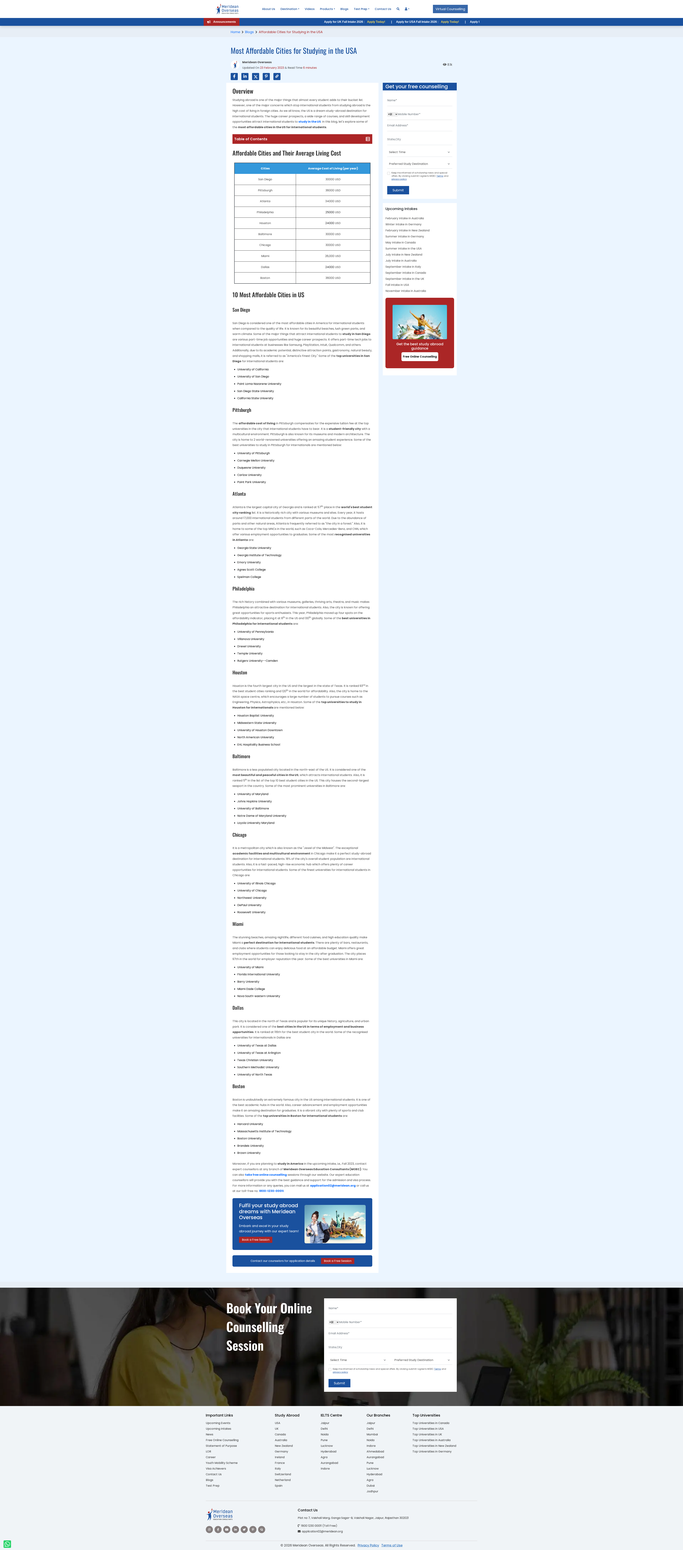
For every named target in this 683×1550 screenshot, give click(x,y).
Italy (278, 1469)
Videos (310, 9)
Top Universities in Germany (432, 1451)
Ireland (280, 1457)
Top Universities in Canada (430, 1423)
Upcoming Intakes (218, 1429)
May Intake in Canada (400, 242)
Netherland (283, 1480)
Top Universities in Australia (431, 1440)
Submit (398, 190)
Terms (439, 175)
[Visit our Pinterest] (252, 1529)
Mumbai (372, 1434)
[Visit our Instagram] (209, 1529)
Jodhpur (372, 1491)
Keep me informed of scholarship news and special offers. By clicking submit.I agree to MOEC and (419, 176)
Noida (325, 1434)
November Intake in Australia (405, 291)
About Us (268, 9)
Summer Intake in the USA (403, 248)
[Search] (398, 9)
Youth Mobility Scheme (222, 1463)
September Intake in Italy (403, 267)
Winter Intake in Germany (403, 224)
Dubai (371, 1486)
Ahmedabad (375, 1451)
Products (326, 9)
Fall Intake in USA (397, 285)
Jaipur (325, 1423)
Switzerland (283, 1474)
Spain (278, 1486)
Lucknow (327, 1446)
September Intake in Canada (405, 273)
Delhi (324, 1429)
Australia (281, 1440)
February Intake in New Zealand (407, 230)
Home (235, 32)
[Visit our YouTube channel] (226, 1529)
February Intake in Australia (404, 218)
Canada (280, 1434)
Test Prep (360, 9)
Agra (324, 1457)
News (209, 1434)
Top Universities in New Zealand (434, 1446)
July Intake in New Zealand (403, 255)
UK (277, 1429)
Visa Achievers (216, 1469)
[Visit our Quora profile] (261, 1529)
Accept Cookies (384, 1544)
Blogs (344, 9)
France (280, 1463)
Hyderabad (328, 1451)
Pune (324, 1440)
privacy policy (399, 179)
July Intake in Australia (401, 261)
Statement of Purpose (221, 1446)
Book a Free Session (255, 1240)
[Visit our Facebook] (218, 1529)
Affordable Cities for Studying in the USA (291, 32)
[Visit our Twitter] (244, 1529)
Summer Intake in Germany (404, 236)
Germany (281, 1451)
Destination (288, 9)
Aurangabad (329, 1463)
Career (211, 1457)
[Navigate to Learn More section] (406, 9)
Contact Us (383, 9)
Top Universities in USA (428, 1429)
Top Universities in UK (427, 1434)
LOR (208, 1451)
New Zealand (284, 1446)
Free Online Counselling (420, 357)
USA (277, 1423)
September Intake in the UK (404, 279)
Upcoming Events (218, 1423)
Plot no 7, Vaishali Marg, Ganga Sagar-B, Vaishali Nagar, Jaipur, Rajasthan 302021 (353, 1518)
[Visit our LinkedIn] (235, 1529)
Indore (325, 1469)
